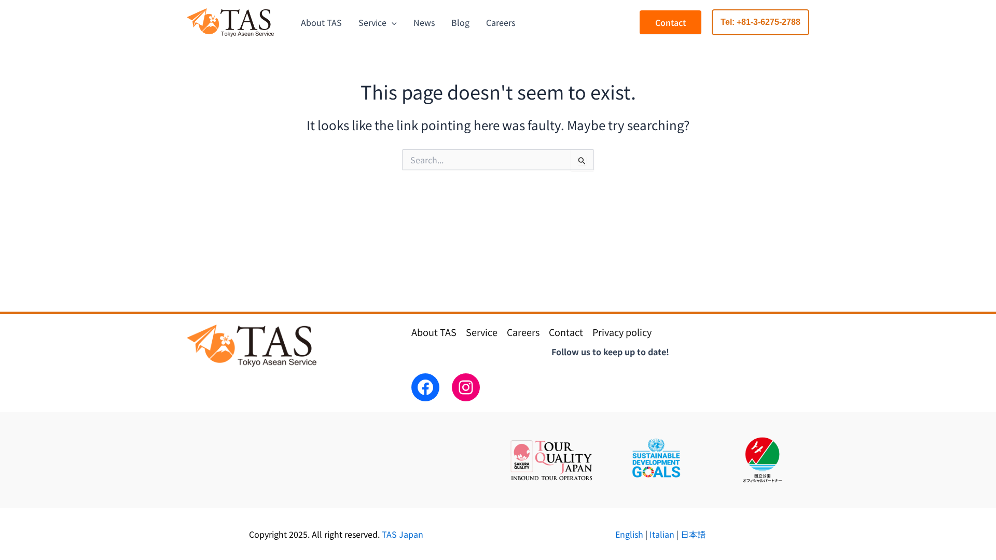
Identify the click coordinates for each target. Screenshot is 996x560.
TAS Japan (402, 534)
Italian (661, 534)
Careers (500, 22)
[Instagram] (466, 387)
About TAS (321, 22)
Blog (460, 22)
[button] (760, 22)
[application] (391, 22)
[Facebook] (425, 387)
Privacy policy (622, 332)
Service (372, 22)
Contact (670, 22)
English (630, 534)
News (424, 22)
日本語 (692, 534)
